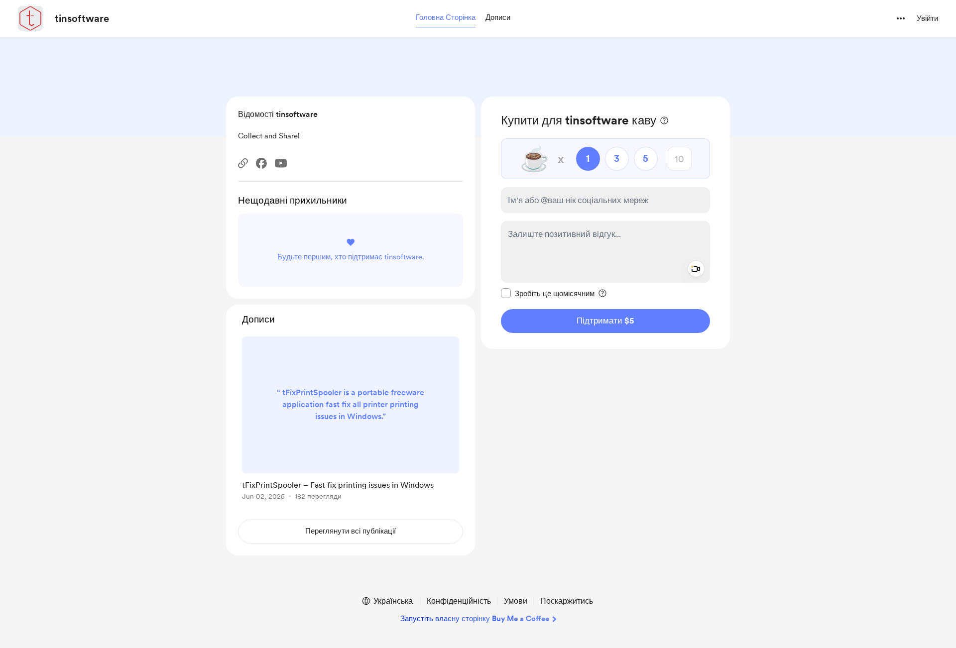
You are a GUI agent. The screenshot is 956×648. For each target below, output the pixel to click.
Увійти (927, 18)
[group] (350, 420)
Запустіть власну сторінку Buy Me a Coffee (474, 618)
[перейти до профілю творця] (30, 18)
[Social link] (243, 163)
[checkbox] (548, 293)
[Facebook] (261, 163)
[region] (605, 223)
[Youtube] (281, 163)
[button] (446, 18)
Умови (515, 601)
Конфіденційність (459, 601)
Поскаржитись (566, 601)
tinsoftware (82, 18)
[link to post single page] (350, 420)
